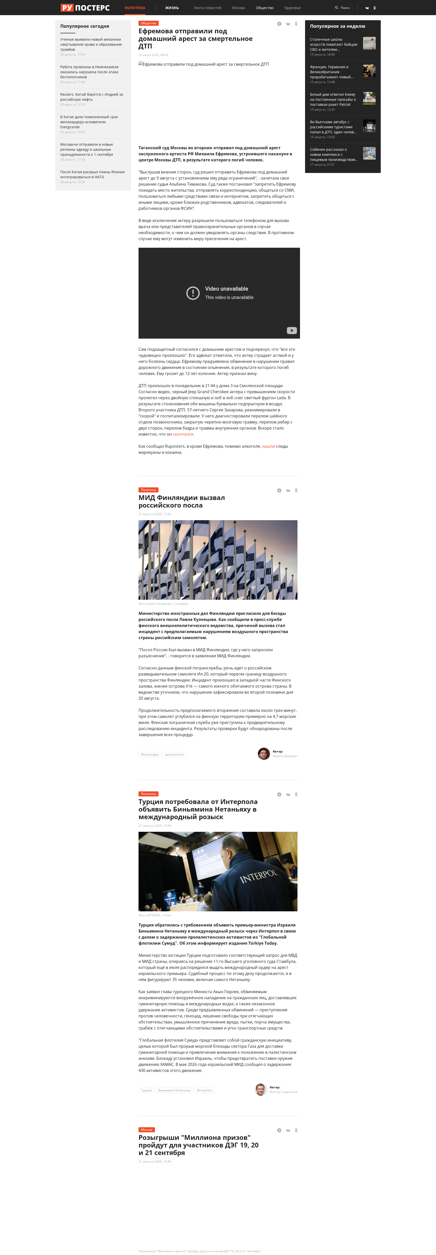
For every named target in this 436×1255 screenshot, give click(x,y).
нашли (268, 446)
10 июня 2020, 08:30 (153, 55)
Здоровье (292, 7)
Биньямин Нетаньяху (174, 1090)
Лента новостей (207, 7)
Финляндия (150, 754)
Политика (135, 7)
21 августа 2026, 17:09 (155, 825)
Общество (265, 7)
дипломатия (174, 754)
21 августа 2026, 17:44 (155, 514)
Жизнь (172, 7)
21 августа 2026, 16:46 (155, 1161)
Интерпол (204, 1090)
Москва (238, 7)
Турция (146, 1090)
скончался (183, 434)
